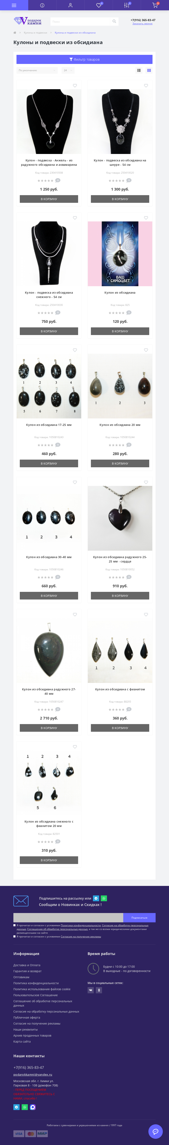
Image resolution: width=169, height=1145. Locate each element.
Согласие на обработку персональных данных (46, 1011)
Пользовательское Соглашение (35, 995)
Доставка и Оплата (26, 965)
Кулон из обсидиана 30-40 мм (49, 557)
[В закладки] (75, 85)
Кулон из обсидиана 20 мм (120, 425)
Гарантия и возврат (27, 971)
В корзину (49, 199)
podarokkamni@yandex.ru (32, 1075)
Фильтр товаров (86, 59)
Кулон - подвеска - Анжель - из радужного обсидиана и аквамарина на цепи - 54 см (49, 164)
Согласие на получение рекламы (36, 1023)
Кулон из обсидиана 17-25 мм (49, 425)
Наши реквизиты (25, 1029)
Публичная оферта (26, 1017)
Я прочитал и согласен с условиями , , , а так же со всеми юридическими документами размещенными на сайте (82, 929)
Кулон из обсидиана (119, 292)
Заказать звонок (143, 23)
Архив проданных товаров (32, 1035)
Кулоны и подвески (35, 32)
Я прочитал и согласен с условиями (59, 936)
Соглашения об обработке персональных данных (57, 929)
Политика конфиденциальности (36, 983)
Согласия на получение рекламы (81, 936)
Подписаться (139, 917)
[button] (70, 5)
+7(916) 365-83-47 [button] (29, 1067)
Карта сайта (22, 1041)
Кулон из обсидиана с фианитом (120, 689)
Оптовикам (21, 977)
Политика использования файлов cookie (41, 989)
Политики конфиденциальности (81, 925)
